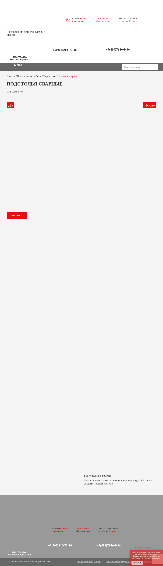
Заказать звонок (143, 547)
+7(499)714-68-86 (118, 49)
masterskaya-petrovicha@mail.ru (21, 58)
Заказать (15, 215)
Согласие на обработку (89, 561)
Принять (137, 563)
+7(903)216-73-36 (65, 49)
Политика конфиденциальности (122, 561)
